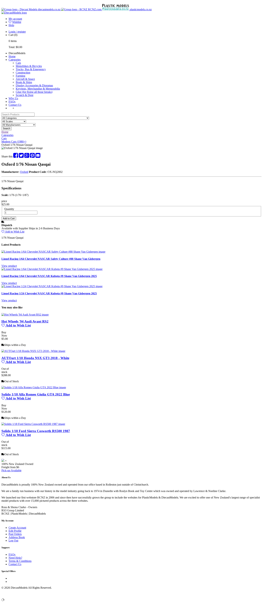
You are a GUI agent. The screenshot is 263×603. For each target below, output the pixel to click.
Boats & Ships (24, 82)
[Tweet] (21, 156)
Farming (20, 75)
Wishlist (16, 21)
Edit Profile (15, 530)
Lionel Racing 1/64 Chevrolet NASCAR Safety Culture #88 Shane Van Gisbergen (50, 258)
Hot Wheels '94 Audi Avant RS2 (24, 321)
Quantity (9, 209)
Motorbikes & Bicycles (29, 66)
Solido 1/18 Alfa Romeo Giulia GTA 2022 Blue (35, 394)
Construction (23, 72)
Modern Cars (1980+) (13, 141)
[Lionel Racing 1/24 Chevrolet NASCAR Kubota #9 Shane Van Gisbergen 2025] (52, 286)
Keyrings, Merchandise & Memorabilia (38, 88)
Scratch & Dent (24, 95)
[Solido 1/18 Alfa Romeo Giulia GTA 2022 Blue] (33, 387)
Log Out (13, 540)
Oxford (24, 171)
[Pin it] (32, 156)
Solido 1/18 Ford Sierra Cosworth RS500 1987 (35, 431)
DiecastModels (17, 53)
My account (15, 18)
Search (6, 128)
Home (12, 56)
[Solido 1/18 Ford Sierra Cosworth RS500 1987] (33, 423)
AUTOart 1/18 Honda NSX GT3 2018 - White (35, 358)
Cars (18, 62)
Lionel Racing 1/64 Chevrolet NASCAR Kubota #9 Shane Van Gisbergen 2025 (49, 276)
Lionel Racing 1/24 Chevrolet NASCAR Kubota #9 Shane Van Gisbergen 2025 (49, 293)
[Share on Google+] (26, 156)
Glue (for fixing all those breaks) (34, 91)
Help (11, 25)
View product (9, 265)
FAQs (12, 101)
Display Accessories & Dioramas (34, 85)
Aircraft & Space (25, 79)
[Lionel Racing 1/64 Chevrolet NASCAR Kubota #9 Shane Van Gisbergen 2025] (52, 269)
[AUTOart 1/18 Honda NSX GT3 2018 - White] (33, 351)
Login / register (17, 31)
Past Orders (15, 534)
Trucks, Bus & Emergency (31, 69)
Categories (15, 59)
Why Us (13, 98)
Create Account (17, 527)
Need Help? (15, 557)
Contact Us (15, 104)
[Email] (37, 156)
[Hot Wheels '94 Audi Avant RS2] (25, 314)
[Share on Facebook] (15, 156)
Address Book (17, 537)
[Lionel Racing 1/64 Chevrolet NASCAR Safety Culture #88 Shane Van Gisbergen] (53, 251)
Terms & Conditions (20, 560)
